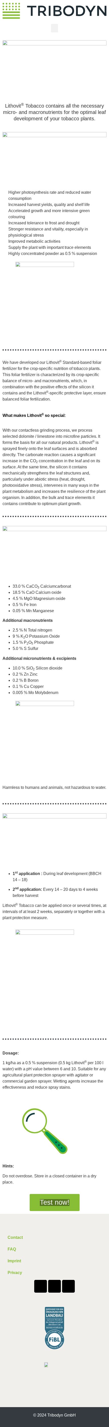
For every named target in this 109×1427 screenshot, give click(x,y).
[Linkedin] (54, 1286)
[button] (54, 28)
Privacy (15, 1272)
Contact (15, 1237)
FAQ (12, 1249)
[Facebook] (40, 1286)
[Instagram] (68, 1286)
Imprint (14, 1261)
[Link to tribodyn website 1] (54, 11)
